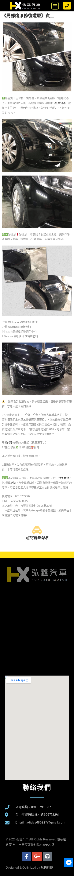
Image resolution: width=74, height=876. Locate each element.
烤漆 (10, 442)
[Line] (47, 856)
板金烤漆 (60, 103)
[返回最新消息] (37, 530)
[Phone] (67, 6)
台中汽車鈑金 (61, 477)
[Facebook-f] (26, 856)
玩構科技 (47, 867)
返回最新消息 (37, 538)
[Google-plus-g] (37, 856)
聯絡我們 (36, 787)
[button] (55, 6)
